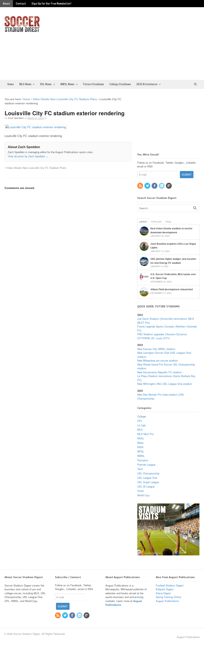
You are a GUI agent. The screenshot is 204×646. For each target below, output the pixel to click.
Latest (143, 221)
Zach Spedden (16, 117)
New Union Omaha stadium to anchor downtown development (171, 230)
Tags (168, 221)
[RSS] (140, 186)
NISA (140, 447)
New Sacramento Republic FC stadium (159, 372)
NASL (140, 438)
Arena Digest (163, 593)
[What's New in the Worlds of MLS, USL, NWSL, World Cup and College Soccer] (22, 30)
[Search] (195, 207)
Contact (21, 4)
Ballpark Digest (164, 589)
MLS (140, 429)
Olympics (142, 460)
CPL (139, 421)
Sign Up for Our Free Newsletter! (51, 4)
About (6, 4)
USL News (45, 84)
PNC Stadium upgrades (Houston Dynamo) (162, 334)
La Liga (141, 425)
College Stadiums (120, 84)
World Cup (143, 495)
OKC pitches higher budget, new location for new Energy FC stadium (173, 261)
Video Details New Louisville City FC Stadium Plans (65, 99)
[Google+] (169, 186)
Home (10, 84)
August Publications (167, 601)
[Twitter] (147, 186)
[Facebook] (155, 186)
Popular (156, 221)
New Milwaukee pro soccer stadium (157, 360)
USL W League (146, 486)
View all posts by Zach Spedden (28, 156)
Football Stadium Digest (169, 585)
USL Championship (148, 473)
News (140, 443)
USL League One (147, 478)
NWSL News (67, 84)
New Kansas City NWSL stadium (156, 349)
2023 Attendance (146, 84)
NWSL (141, 456)
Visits (140, 491)
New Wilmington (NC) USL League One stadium (164, 384)
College (141, 416)
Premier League (146, 464)
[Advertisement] (154, 43)
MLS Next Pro (145, 434)
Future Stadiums (93, 84)
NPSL (140, 451)
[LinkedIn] (162, 186)
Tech (140, 469)
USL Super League (148, 482)
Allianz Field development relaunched (171, 289)
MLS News (25, 84)
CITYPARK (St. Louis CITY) (153, 338)
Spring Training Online (168, 597)
